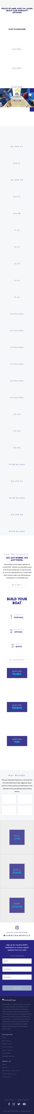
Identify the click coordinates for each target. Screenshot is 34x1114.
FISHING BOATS (8, 1056)
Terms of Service (23, 1100)
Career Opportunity (9, 1073)
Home (4, 1037)
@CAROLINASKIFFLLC (17, 935)
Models (5, 1067)
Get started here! (17, 660)
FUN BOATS (6, 1053)
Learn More (17, 49)
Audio (32, 109)
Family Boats (7, 1050)
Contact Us (6, 1076)
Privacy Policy (9, 1100)
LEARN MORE (17, 87)
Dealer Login (7, 1043)
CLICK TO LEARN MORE (17, 29)
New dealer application (11, 1070)
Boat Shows (6, 1040)
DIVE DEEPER (7, 105)
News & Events (7, 1047)
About (4, 1064)
